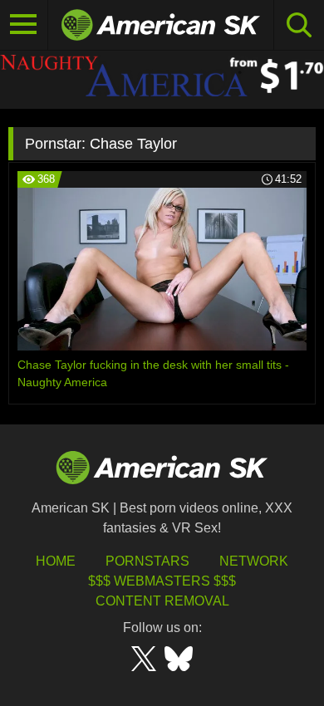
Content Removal (162, 601)
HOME (56, 561)
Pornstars (147, 561)
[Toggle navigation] (24, 25)
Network (253, 561)
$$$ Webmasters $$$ (162, 581)
